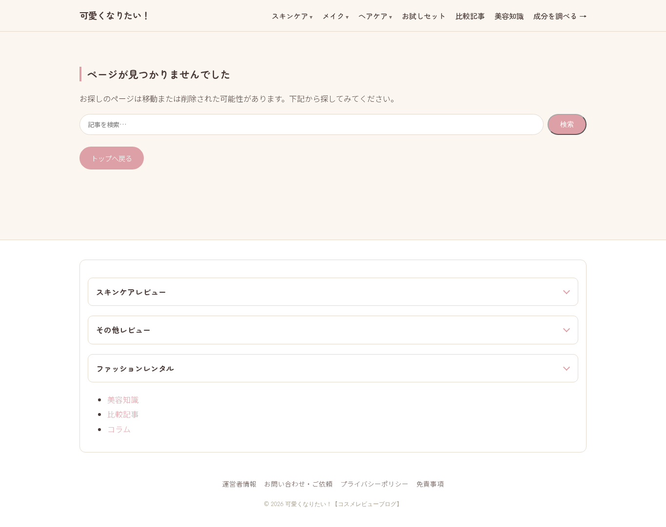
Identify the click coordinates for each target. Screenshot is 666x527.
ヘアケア (373, 15)
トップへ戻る (111, 158)
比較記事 (470, 15)
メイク (333, 15)
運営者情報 (239, 484)
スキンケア (290, 15)
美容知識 (509, 15)
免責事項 (430, 484)
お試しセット (424, 15)
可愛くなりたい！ (114, 15)
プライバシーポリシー (374, 484)
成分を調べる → (560, 15)
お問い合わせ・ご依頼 (298, 484)
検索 (567, 124)
